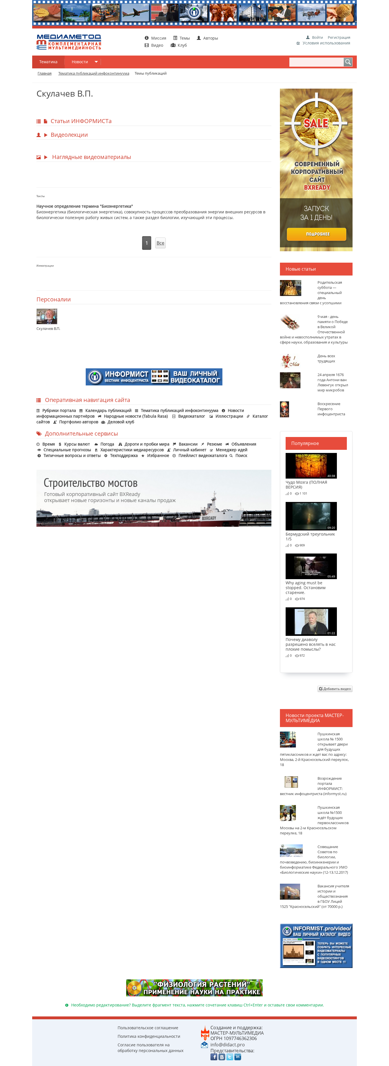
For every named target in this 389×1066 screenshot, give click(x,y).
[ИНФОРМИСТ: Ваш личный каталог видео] (316, 945)
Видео (157, 45)
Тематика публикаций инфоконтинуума (179, 410)
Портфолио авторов (78, 421)
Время (48, 444)
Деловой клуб (121, 421)
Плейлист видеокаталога (203, 455)
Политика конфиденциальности (149, 1036)
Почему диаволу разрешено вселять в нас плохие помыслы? (311, 641)
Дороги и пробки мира (147, 444)
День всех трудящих (326, 358)
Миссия (158, 38)
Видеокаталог (191, 416)
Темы (185, 38)
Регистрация (339, 37)
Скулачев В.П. (48, 328)
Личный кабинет (189, 449)
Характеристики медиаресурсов (132, 449)
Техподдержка (124, 455)
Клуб (182, 45)
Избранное (158, 455)
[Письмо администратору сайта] (204, 1044)
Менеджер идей (231, 449)
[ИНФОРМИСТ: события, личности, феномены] (154, 376)
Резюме (214, 444)
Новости (80, 61)
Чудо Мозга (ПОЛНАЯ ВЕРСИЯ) (310, 481)
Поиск (241, 455)
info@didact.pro (227, 1045)
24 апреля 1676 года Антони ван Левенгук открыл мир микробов (333, 382)
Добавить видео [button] (337, 688)
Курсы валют (77, 444)
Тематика (48, 61)
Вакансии (188, 444)
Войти (317, 37)
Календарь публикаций (108, 410)
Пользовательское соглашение (148, 1027)
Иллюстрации (229, 416)
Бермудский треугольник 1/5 (310, 533)
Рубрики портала (59, 410)
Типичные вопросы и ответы (72, 455)
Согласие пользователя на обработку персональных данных (150, 1047)
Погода (107, 444)
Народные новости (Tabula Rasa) (136, 416)
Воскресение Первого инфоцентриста (331, 408)
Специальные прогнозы (67, 449)
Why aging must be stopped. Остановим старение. (310, 584)
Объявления (244, 444)
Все (160, 243)
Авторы (210, 38)
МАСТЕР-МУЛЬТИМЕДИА (237, 1033)
